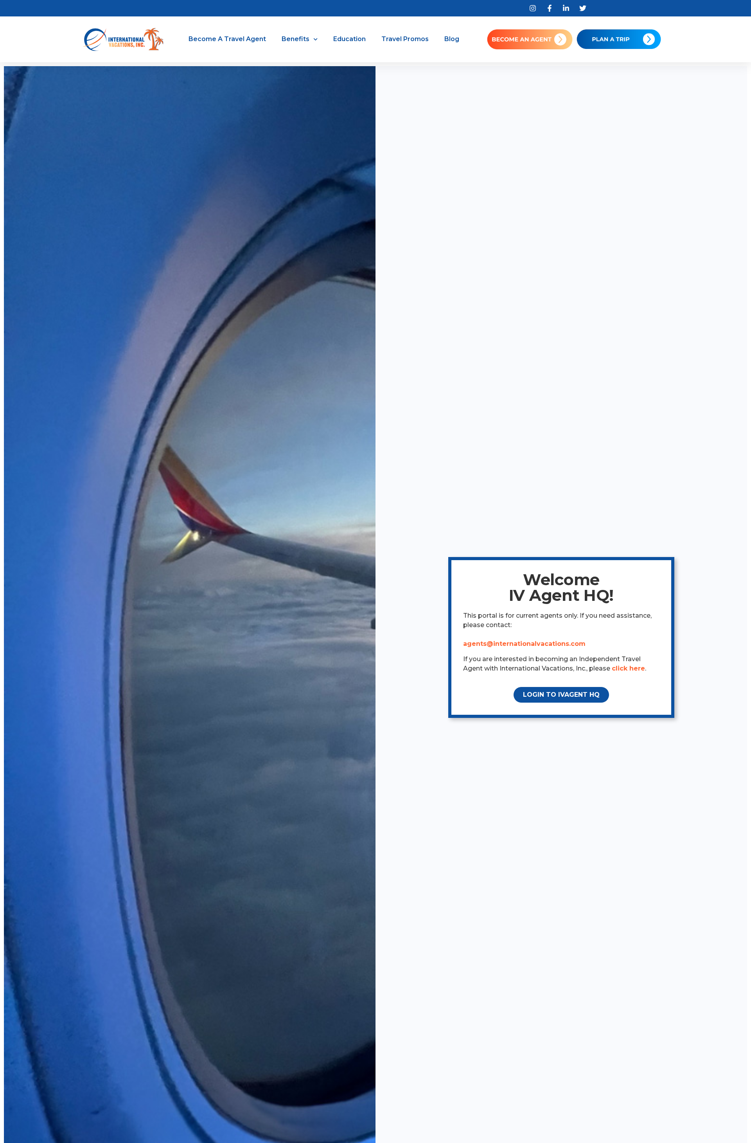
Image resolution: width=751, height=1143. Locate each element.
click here (628, 668)
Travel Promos (405, 39)
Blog (451, 39)
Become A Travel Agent (227, 39)
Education (349, 39)
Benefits (295, 39)
